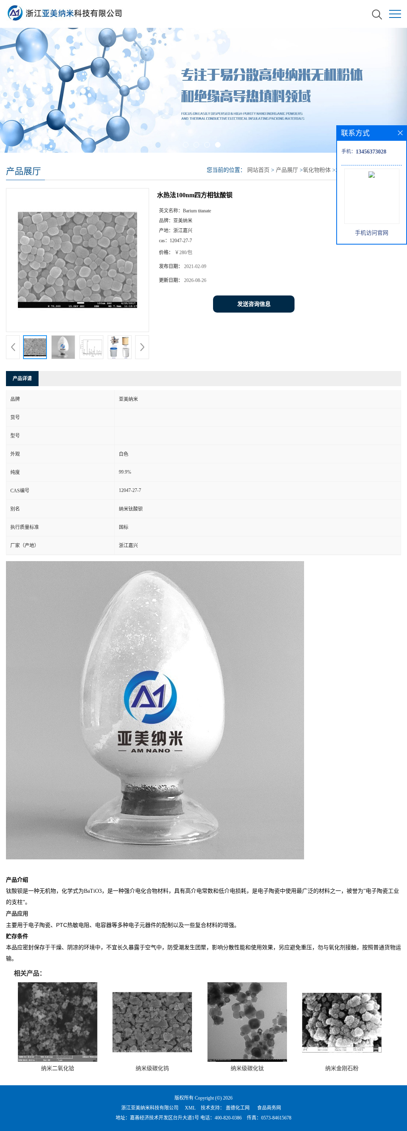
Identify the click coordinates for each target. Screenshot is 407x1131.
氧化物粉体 (317, 170)
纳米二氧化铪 (57, 1068)
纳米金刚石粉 (342, 1068)
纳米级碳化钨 (152, 1068)
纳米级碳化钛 (247, 1068)
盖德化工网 (238, 1108)
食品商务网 (269, 1108)
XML (190, 1108)
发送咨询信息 (254, 304)
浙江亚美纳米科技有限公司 (149, 1108)
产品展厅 (287, 170)
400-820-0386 (228, 1118)
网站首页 (258, 170)
